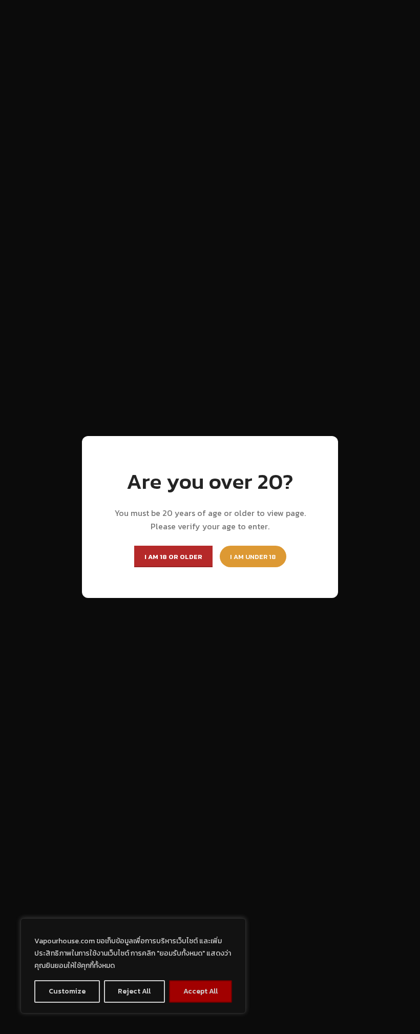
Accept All (200, 991)
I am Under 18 (253, 557)
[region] (133, 966)
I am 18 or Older (173, 557)
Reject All (134, 991)
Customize (67, 991)
